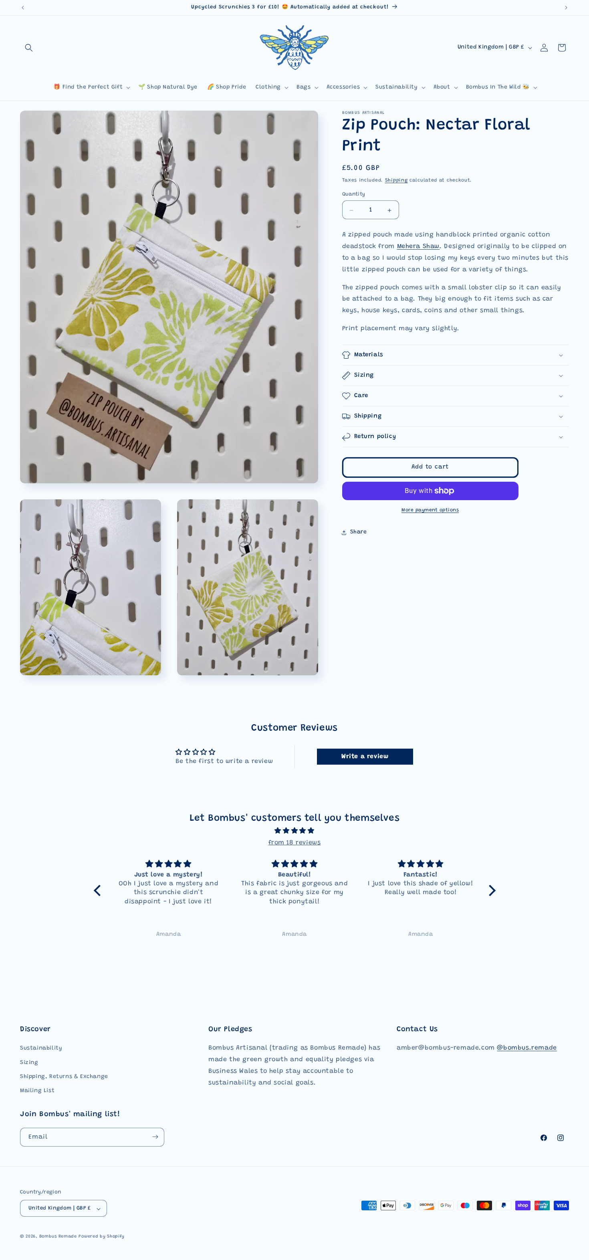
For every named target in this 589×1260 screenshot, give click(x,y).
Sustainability (41, 1048)
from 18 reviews (294, 843)
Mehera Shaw (418, 247)
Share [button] (358, 532)
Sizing (29, 1062)
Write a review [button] (364, 757)
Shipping (396, 180)
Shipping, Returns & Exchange (64, 1076)
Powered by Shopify (102, 1237)
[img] (294, 831)
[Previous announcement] (23, 7)
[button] (29, 48)
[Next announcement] (566, 7)
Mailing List (37, 1091)
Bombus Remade (58, 1237)
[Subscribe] (155, 1136)
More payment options (430, 510)
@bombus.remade (527, 1048)
